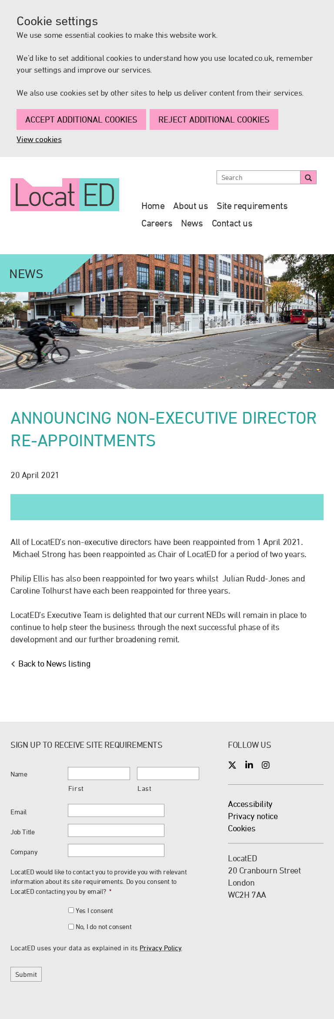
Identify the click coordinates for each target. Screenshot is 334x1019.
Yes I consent (94, 910)
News (192, 223)
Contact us (232, 223)
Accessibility (250, 804)
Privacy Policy (160, 948)
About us (190, 205)
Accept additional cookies (81, 119)
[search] (308, 177)
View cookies (39, 139)
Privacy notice (252, 816)
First (76, 788)
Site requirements (252, 205)
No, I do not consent (103, 926)
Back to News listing (54, 663)
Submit (26, 974)
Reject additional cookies (214, 119)
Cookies (241, 828)
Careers (156, 223)
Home (152, 205)
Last (144, 788)
